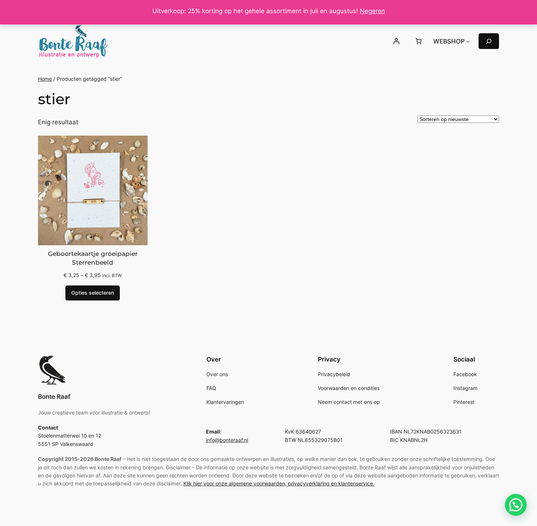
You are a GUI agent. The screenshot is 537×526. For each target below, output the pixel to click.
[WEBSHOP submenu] (468, 41)
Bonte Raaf (54, 396)
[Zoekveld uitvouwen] (489, 41)
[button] (516, 505)
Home (45, 79)
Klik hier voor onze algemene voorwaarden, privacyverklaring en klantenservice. (278, 483)
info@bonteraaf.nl (227, 440)
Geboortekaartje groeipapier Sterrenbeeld (93, 258)
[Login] (396, 41)
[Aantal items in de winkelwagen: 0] (418, 41)
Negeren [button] (372, 11)
